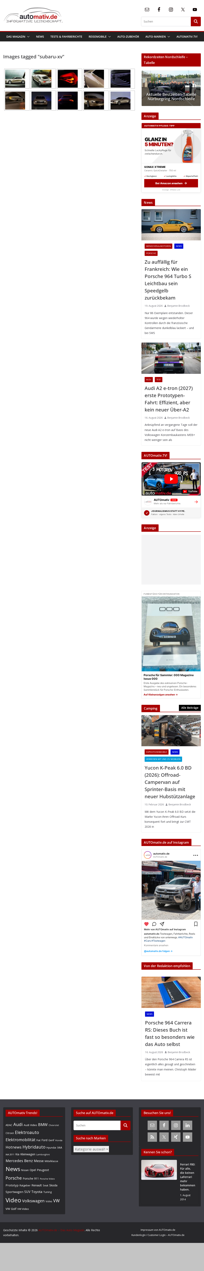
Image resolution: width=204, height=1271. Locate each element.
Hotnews (14, 1147)
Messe (39, 1161)
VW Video (23, 1209)
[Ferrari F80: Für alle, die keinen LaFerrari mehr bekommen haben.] (159, 1182)
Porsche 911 (31, 1178)
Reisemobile (98, 36)
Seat (45, 1185)
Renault (36, 1185)
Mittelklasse (51, 1161)
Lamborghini (43, 1154)
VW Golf (11, 1209)
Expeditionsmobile (156, 752)
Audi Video (30, 1125)
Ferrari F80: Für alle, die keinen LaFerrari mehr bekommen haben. (187, 1176)
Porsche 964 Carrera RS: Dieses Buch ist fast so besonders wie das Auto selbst (170, 1033)
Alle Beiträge (189, 708)
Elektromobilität (20, 1139)
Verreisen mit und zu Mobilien (163, 759)
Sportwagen (14, 1192)
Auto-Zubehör (128, 36)
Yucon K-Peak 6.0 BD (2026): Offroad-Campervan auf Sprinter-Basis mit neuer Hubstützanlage (170, 782)
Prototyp (12, 1185)
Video (13, 1200)
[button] (27, 36)
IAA (59, 1147)
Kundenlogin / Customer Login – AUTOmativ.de (157, 1235)
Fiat (38, 1140)
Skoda (53, 1185)
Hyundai (51, 1147)
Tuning (47, 1192)
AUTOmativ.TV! (187, 36)
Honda (58, 1140)
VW (56, 1200)
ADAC (9, 1125)
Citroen (10, 1133)
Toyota (36, 1191)
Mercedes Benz (19, 1160)
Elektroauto (27, 1132)
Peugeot (43, 1170)
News (40, 36)
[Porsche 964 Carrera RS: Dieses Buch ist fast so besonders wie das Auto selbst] (171, 992)
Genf (51, 1140)
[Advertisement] (170, 560)
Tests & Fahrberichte (66, 36)
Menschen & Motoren (158, 246)
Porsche (151, 253)
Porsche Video (47, 1178)
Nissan (25, 1170)
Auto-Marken (155, 36)
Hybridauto (34, 1147)
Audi (148, 379)
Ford (44, 1140)
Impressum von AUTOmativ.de (158, 1230)
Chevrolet (54, 1125)
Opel (33, 1170)
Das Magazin (15, 36)
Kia (17, 1154)
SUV (27, 1192)
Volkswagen (33, 1200)
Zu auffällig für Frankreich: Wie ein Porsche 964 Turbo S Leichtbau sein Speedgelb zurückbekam (168, 280)
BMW (43, 1124)
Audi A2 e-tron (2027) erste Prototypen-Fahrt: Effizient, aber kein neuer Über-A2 (169, 399)
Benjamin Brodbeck (178, 305)
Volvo (49, 1201)
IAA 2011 (10, 1154)
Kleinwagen (27, 1154)
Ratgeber (25, 1185)
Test (158, 379)
